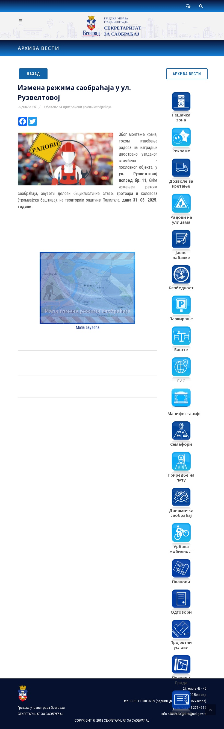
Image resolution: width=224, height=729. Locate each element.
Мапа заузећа (87, 327)
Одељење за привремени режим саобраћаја (77, 107)
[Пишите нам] (187, 6)
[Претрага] (200, 6)
